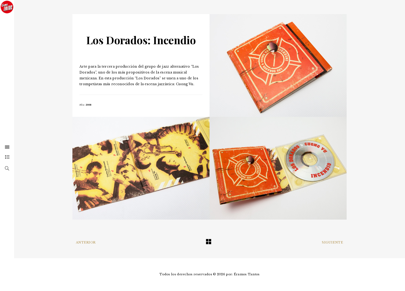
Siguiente (332, 242)
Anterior (85, 242)
